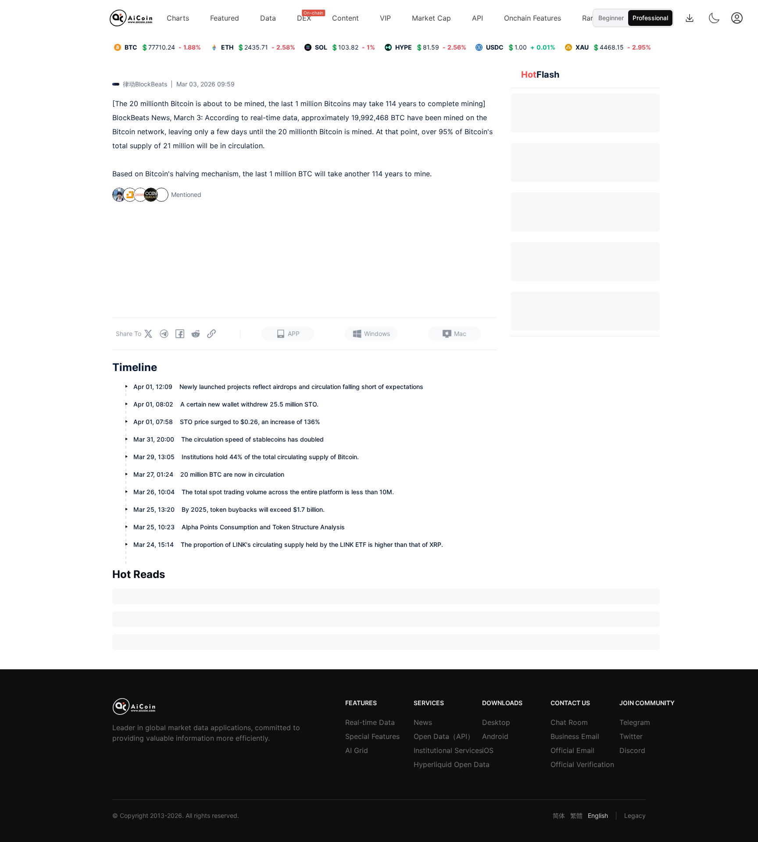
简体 (559, 815)
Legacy (635, 815)
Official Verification (564, 764)
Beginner (611, 17)
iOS (487, 750)
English (598, 815)
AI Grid (356, 750)
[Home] (131, 18)
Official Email (564, 750)
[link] (157, 47)
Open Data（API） (427, 736)
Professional (650, 17)
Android (495, 736)
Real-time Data (358, 722)
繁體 (576, 815)
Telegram (632, 722)
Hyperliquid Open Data (427, 764)
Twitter (631, 736)
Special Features (358, 736)
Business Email (564, 736)
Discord (632, 750)
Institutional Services (427, 750)
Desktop (495, 722)
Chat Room (564, 722)
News (423, 722)
